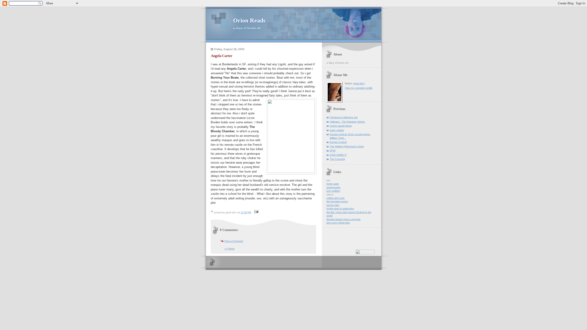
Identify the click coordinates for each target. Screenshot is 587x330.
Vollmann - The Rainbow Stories (347, 121)
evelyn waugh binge (341, 125)
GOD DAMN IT (338, 155)
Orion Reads (249, 20)
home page (333, 183)
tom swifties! (333, 191)
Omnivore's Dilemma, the (344, 117)
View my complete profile (358, 88)
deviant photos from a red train (343, 219)
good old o (359, 83)
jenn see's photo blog (338, 222)
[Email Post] (256, 212)
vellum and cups (336, 198)
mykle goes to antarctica (340, 208)
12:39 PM (246, 212)
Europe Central (338, 142)
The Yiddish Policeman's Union (347, 146)
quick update (337, 130)
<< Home (229, 248)
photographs (334, 187)
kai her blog (333, 205)
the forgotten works (337, 201)
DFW (332, 150)
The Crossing (337, 159)
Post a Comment (233, 241)
